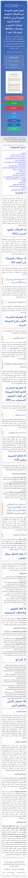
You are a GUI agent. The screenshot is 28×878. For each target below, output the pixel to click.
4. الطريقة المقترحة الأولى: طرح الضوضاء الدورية (15, 162)
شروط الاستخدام (11, 872)
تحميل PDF (14, 103)
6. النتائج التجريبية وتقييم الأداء (19, 175)
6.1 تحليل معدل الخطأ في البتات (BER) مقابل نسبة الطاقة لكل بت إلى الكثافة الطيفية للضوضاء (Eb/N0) (14, 178)
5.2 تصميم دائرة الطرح (21, 173)
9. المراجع (23, 188)
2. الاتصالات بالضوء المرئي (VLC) (18, 154)
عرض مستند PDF (14, 98)
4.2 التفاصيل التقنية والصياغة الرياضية (17, 165)
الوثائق (19, 137)
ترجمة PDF (14, 108)
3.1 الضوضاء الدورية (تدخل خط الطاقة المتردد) (15, 158)
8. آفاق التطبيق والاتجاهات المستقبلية (17, 186)
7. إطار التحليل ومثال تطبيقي (19, 184)
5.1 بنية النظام (22, 171)
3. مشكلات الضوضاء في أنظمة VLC (18, 156)
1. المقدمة (23, 153)
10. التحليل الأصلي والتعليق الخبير (18, 189)
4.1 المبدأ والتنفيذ (22, 164)
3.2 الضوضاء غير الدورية (20, 160)
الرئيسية (23, 137)
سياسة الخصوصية (21, 872)
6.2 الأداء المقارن (22, 182)
